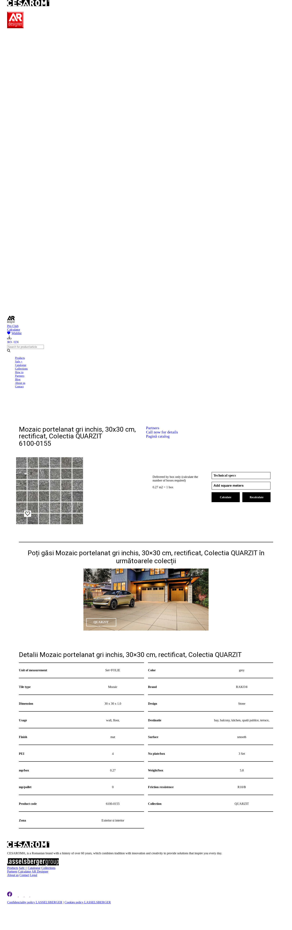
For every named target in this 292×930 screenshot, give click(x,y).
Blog (17, 379)
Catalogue (20, 365)
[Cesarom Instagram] (21, 895)
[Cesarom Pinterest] (27, 895)
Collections (21, 368)
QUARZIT (101, 622)
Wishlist (16, 333)
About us (20, 383)
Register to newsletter (32, 882)
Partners (19, 375)
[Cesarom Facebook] (9, 895)
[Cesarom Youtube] (33, 895)
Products (20, 357)
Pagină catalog (158, 436)
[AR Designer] (15, 27)
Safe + (18, 361)
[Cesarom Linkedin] (16, 895)
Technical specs (225, 475)
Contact (19, 386)
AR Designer (40, 871)
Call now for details (162, 432)
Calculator (13, 329)
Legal (33, 875)
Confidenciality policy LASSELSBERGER (34, 902)
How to (19, 372)
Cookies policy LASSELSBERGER (88, 902)
